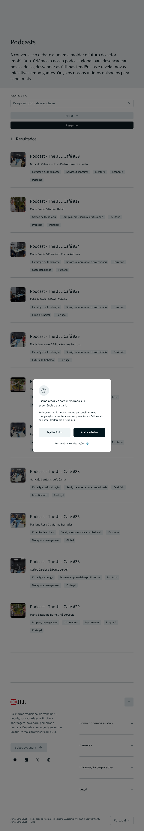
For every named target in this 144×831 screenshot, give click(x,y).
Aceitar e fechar (89, 432)
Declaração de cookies (62, 420)
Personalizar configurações (72, 443)
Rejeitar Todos (55, 432)
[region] (72, 415)
